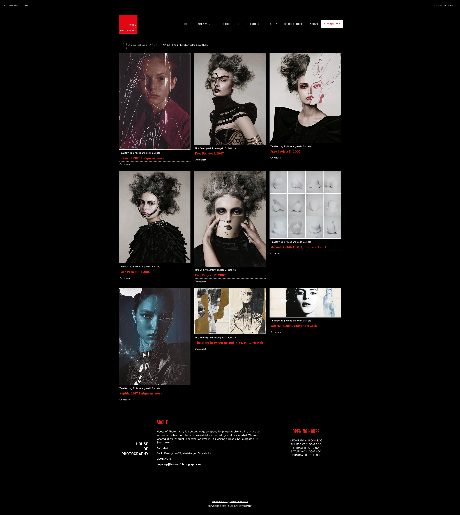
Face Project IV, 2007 (210, 275)
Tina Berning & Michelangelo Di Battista (139, 152)
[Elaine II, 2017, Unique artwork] (154, 54)
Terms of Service (239, 501)
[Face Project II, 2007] (305, 54)
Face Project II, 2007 (285, 151)
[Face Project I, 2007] (230, 54)
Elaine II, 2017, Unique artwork (142, 158)
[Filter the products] (122, 45)
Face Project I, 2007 (209, 153)
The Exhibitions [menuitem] (228, 24)
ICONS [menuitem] (188, 24)
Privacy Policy (220, 501)
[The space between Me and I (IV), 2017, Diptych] (230, 289)
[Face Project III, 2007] (154, 172)
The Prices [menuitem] (251, 24)
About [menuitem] (314, 24)
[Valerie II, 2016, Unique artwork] (305, 289)
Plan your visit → (444, 5)
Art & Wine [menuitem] (204, 24)
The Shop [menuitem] (270, 24)
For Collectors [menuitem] (293, 24)
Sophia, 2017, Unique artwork (140, 393)
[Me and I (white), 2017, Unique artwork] (305, 172)
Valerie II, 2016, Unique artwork (293, 326)
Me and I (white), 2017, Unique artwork (298, 247)
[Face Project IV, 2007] (230, 172)
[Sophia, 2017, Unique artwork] (154, 289)
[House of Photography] (128, 24)
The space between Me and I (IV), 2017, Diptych (229, 343)
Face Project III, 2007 (135, 272)
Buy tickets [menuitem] (332, 24)
